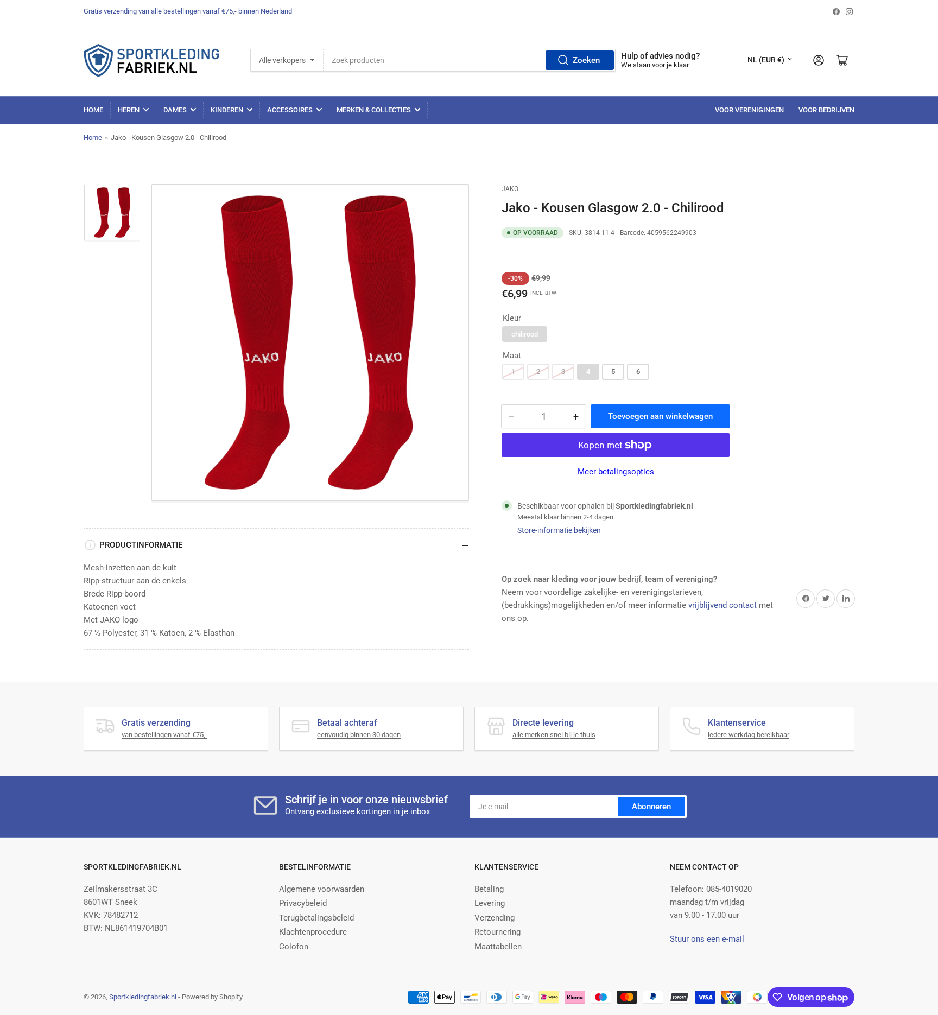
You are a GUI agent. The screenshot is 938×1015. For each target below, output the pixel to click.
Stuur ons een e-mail (707, 939)
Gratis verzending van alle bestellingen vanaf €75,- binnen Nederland (188, 11)
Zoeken (586, 60)
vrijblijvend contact (722, 605)
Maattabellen (498, 946)
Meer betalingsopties (616, 472)
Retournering (497, 932)
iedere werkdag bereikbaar (748, 735)
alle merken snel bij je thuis (553, 735)
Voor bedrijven (826, 110)
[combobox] (469, 60)
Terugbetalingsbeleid (316, 918)
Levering (489, 903)
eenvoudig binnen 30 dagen (359, 735)
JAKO (510, 189)
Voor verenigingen (749, 110)
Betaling (489, 889)
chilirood (524, 334)
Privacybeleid (303, 903)
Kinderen (227, 110)
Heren (129, 110)
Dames (175, 110)
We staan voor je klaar (655, 65)
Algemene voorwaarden (321, 889)
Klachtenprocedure (313, 932)
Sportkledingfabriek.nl (142, 997)
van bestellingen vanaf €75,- (164, 735)
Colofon (293, 946)
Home (93, 110)
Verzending (494, 918)
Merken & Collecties (374, 110)
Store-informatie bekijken (559, 530)
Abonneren (651, 806)
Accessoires (290, 110)
